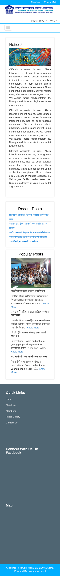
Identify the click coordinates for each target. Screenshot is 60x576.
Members (11, 411)
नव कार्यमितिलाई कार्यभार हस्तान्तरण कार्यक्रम (28, 237)
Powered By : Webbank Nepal (30, 571)
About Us (11, 405)
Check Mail (50, 2)
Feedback (36, 2)
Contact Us (12, 422)
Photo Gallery (13, 416)
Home (9, 399)
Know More (33, 327)
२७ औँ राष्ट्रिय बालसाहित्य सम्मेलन (23, 241)
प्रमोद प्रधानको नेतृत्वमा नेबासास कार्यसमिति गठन (29, 232)
